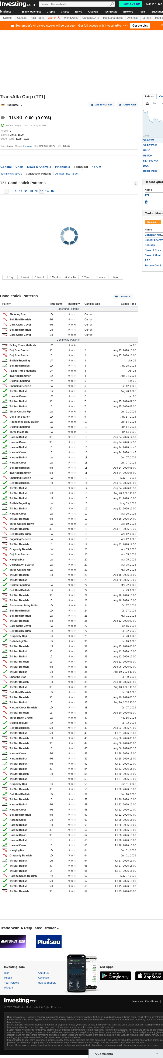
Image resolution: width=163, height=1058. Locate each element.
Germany (27, 146)
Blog (6, 972)
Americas (132, 17)
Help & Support (47, 982)
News (78, 11)
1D (42, 191)
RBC (147, 260)
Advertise (43, 977)
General (6, 166)
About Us (43, 972)
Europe (146, 17)
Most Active (153, 222)
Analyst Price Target (66, 173)
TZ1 (147, 195)
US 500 (147, 155)
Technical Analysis (11, 173)
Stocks (7, 17)
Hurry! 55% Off (131, 4)
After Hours (37, 17)
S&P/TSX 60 (150, 145)
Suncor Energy (154, 240)
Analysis (93, 11)
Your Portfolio (12, 982)
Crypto (51, 11)
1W (47, 191)
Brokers (128, 11)
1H (31, 191)
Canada (22, 17)
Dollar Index (150, 170)
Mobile (8, 977)
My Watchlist (33, 11)
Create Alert (130, 105)
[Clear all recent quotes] (146, 200)
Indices (149, 96)
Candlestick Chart (6, 191)
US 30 (146, 150)
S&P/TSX (148, 140)
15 (20, 191)
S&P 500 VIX (150, 160)
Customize (125, 296)
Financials (62, 166)
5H (36, 191)
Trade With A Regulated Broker (28, 928)
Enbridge (150, 245)
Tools (142, 11)
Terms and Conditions (144, 1001)
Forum (96, 166)
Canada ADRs (90, 17)
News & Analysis (39, 166)
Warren (52, 17)
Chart (19, 166)
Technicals (110, 11)
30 (25, 191)
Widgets (8, 987)
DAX (146, 165)
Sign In (150, 4)
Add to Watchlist (103, 105)
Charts (65, 11)
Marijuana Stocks (113, 17)
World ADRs (71, 17)
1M (52, 191)
